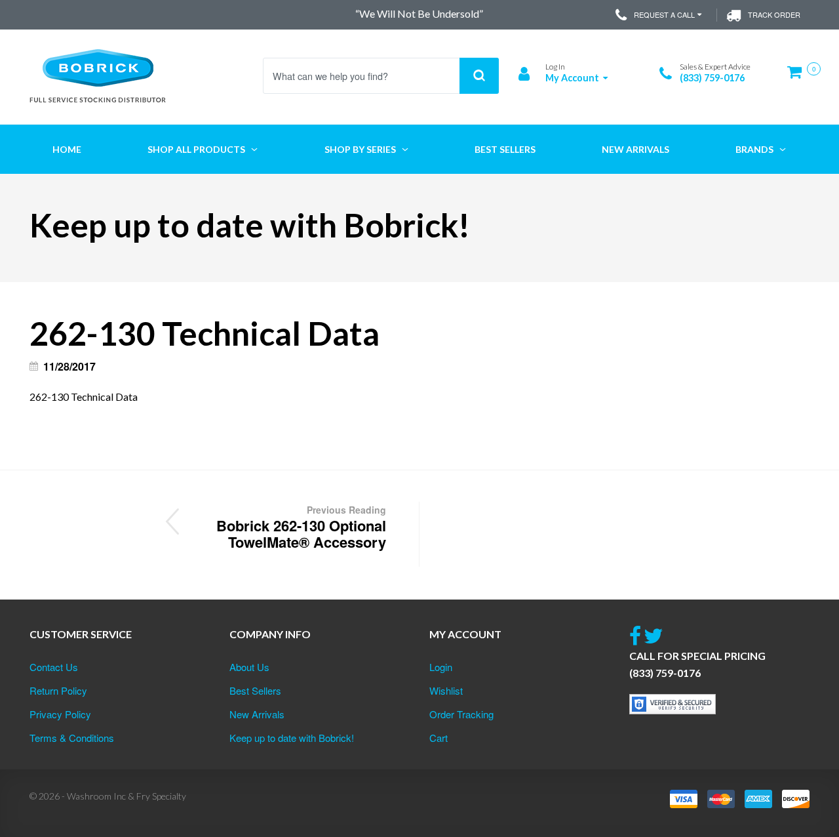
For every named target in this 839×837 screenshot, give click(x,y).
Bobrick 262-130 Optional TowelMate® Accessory (301, 527)
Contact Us (53, 667)
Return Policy (58, 690)
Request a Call (664, 14)
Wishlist (446, 690)
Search (479, 76)
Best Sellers (255, 690)
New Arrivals (256, 714)
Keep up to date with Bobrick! (291, 738)
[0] (798, 77)
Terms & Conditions (71, 738)
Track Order (774, 14)
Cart (438, 738)
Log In (555, 66)
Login (440, 667)
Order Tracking (461, 714)
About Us (249, 667)
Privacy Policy (60, 714)
